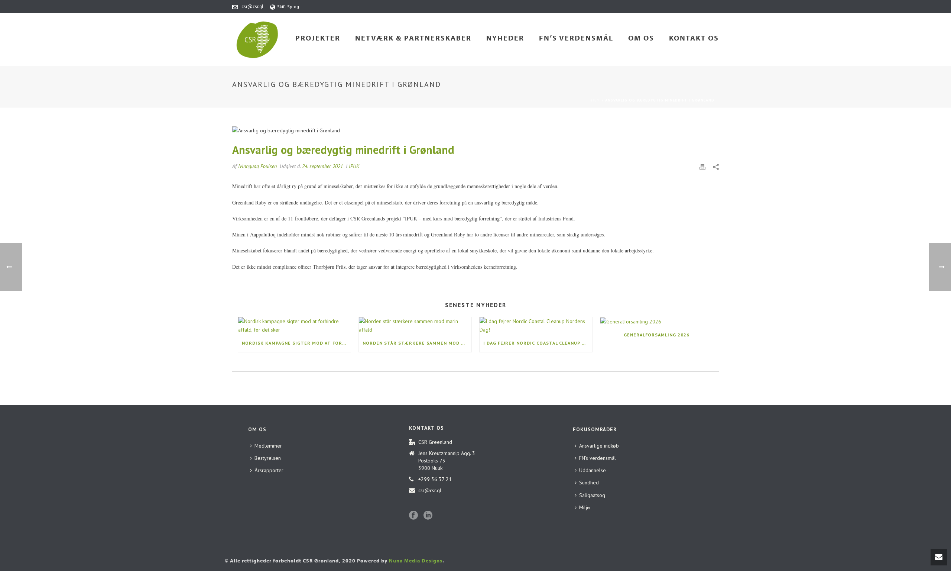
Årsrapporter (268, 470)
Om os (641, 37)
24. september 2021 (322, 166)
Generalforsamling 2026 (656, 335)
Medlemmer (268, 445)
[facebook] (413, 515)
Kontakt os (694, 37)
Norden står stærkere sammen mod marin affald (417, 343)
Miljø (584, 507)
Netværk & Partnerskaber (413, 37)
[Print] (702, 166)
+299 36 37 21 (435, 479)
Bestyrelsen (267, 458)
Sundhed (589, 482)
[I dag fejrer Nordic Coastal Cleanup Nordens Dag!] (536, 325)
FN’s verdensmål (576, 37)
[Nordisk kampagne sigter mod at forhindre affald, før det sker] (294, 325)
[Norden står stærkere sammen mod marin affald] (415, 325)
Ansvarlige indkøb (599, 445)
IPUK (354, 166)
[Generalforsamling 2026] (656, 321)
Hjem (595, 100)
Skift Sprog (288, 6)
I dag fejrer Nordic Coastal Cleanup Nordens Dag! (537, 343)
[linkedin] (427, 515)
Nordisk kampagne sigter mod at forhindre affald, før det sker (296, 343)
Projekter (317, 37)
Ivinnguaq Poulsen (257, 166)
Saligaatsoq (592, 495)
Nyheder (505, 37)
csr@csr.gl (252, 6)
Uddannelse (592, 470)
